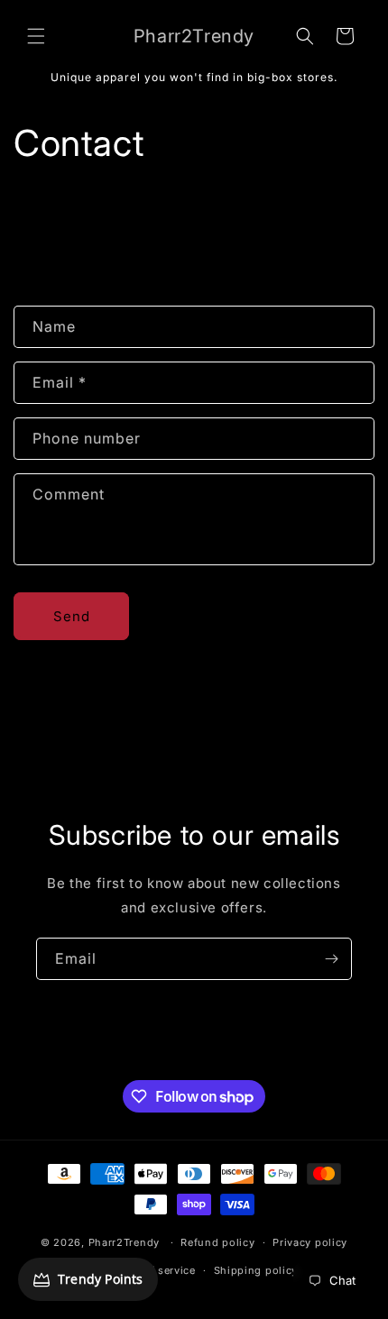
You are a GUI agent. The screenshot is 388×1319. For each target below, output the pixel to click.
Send (71, 616)
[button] (36, 36)
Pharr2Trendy (124, 1242)
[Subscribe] (331, 959)
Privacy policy (310, 1242)
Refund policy (217, 1242)
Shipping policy (256, 1270)
